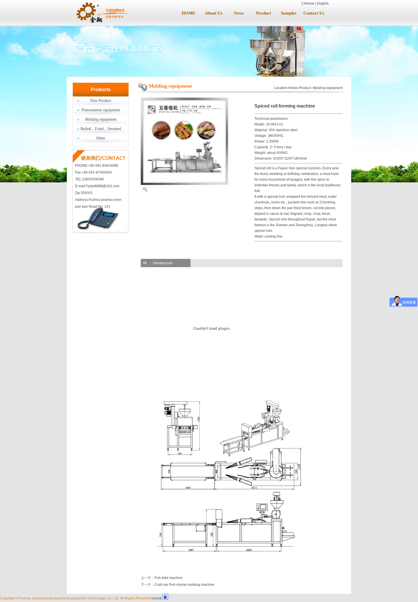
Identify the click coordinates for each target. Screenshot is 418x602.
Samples (288, 13)
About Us (213, 13)
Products (101, 89)
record (157, 598)
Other (100, 138)
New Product (100, 100)
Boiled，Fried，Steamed (100, 129)
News (239, 13)
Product (263, 13)
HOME (188, 13)
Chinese (307, 3)
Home (293, 88)
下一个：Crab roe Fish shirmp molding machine (177, 585)
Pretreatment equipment (101, 110)
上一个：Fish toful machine (162, 578)
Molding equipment (101, 119)
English (323, 3)
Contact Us (313, 13)
